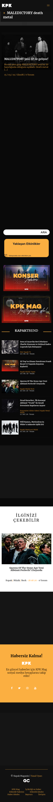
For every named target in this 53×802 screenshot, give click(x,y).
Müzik (27, 372)
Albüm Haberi (34, 411)
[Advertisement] (26, 471)
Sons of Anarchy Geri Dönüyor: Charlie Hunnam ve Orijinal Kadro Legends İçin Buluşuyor (35, 344)
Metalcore (28, 430)
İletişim (41, 794)
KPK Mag (16, 789)
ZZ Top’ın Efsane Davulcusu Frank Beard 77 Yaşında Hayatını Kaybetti (35, 364)
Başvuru (29, 794)
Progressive (24, 411)
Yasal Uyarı (36, 776)
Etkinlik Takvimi (16, 792)
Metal (47, 411)
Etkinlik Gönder (37, 792)
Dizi (21, 352)
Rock (32, 389)
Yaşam (33, 372)
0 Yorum (43, 580)
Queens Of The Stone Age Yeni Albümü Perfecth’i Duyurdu (26, 569)
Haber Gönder (13, 794)
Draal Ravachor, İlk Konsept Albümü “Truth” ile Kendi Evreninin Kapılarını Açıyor (33, 403)
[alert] (26, 255)
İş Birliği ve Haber (33, 789)
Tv (30, 352)
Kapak (26, 352)
